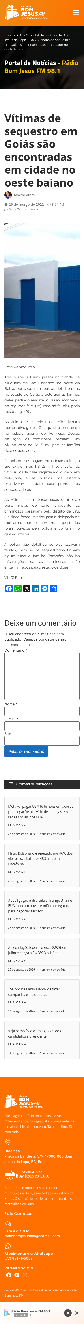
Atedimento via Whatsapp (28, 1253)
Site (7, 733)
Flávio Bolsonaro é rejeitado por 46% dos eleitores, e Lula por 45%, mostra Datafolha (40, 858)
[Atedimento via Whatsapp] (7, 1246)
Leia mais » (17, 825)
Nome (10, 704)
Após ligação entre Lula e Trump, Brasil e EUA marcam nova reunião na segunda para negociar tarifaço (40, 906)
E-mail (11, 719)
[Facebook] (8, 1275)
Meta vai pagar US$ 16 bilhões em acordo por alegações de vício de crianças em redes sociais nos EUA (41, 812)
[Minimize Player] (77, 1313)
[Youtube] (17, 1275)
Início (8, 35)
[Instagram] (25, 1275)
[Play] (68, 1313)
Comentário (15, 650)
